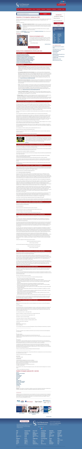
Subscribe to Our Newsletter (20, 382)
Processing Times (18, 380)
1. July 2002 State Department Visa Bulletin (22, 54)
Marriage (54, 40)
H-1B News (59, 36)
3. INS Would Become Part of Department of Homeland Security (25, 56)
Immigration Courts (51, 432)
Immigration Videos (27, 32)
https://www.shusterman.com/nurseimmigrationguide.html (31, 89)
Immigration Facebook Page (39, 31)
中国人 (54, 36)
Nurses (58, 40)
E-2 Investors (26, 432)
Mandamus (59, 41)
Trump (17, 432)
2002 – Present (59, 432)
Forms (54, 41)
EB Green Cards (60, 35)
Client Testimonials (19, 375)
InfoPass (59, 38)
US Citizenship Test (43, 433)
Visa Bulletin (59, 9)
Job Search (17, 378)
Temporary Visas (18, 384)
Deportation (54, 9)
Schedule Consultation (24, 421)
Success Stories (18, 383)
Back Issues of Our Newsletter (20, 373)
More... (64, 9)
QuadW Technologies (58, 423)
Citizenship (43, 9)
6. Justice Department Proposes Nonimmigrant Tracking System (25, 59)
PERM (17, 379)
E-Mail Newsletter (23, 31)
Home (18, 9)
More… (59, 438)
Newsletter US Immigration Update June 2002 (28, 17)
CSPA (58, 37)
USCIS (17, 433)
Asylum (50, 438)
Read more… (27, 142)
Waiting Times (49, 9)
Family (54, 42)
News (17, 430)
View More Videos (48, 416)
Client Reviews (59, 34)
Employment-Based (35, 433)
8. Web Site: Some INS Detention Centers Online (23, 61)
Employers (29, 9)
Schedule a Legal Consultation (20, 381)
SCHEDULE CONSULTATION (61, 4)
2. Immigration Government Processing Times (22, 55)
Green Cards (38, 9)
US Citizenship (43, 430)
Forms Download (18, 376)
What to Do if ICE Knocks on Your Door (57, 60)
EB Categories (59, 433)
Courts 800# (50, 433)
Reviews (25, 9)
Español (54, 34)
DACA (58, 42)
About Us (21, 9)
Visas (34, 9)
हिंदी (53, 35)
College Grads (35, 438)
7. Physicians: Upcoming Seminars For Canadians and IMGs (24, 60)
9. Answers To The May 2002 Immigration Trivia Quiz (24, 62)
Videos (54, 38)
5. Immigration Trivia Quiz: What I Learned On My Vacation (24, 58)
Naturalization (43, 432)
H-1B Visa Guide (26, 433)
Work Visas (54, 37)
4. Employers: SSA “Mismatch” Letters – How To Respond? (24, 57)
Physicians (59, 39)
